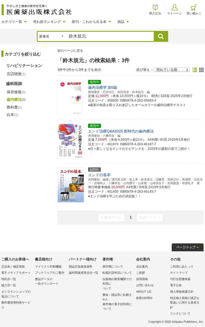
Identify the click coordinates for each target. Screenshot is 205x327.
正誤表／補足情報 (13, 266)
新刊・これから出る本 (89, 22)
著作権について (112, 266)
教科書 (14, 107)
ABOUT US (143, 291)
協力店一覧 (8, 285)
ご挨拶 (140, 272)
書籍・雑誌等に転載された (117, 301)
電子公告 (176, 285)
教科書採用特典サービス (16, 305)
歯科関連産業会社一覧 (83, 272)
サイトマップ (179, 272)
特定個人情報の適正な (184, 302)
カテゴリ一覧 (11, 22)
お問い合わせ (145, 285)
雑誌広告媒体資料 (80, 266)
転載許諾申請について (117, 272)
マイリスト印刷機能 (48, 266)
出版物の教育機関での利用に (117, 283)
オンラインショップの (16, 294)
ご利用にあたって (182, 266)
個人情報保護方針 (182, 291)
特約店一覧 (8, 279)
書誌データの (46, 281)
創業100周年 (144, 298)
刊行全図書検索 (180, 279)
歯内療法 (16, 99)
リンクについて (180, 313)
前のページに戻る (70, 51)
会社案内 (142, 266)
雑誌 (120, 22)
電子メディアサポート (16, 272)
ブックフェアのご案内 (49, 272)
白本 (12, 114)
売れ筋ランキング (47, 22)
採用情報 (142, 279)
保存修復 (16, 92)
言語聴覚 (16, 74)
